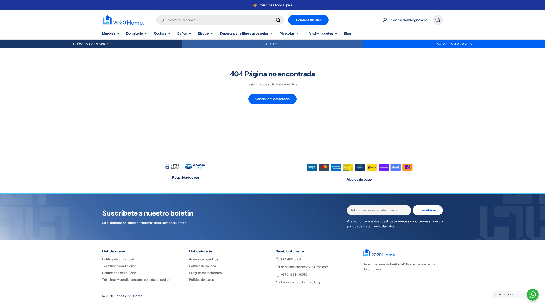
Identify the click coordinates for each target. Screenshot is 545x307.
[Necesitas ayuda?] (533, 295)
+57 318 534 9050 (294, 274)
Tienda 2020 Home (128, 296)
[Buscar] (278, 20)
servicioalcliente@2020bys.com (305, 267)
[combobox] (220, 20)
